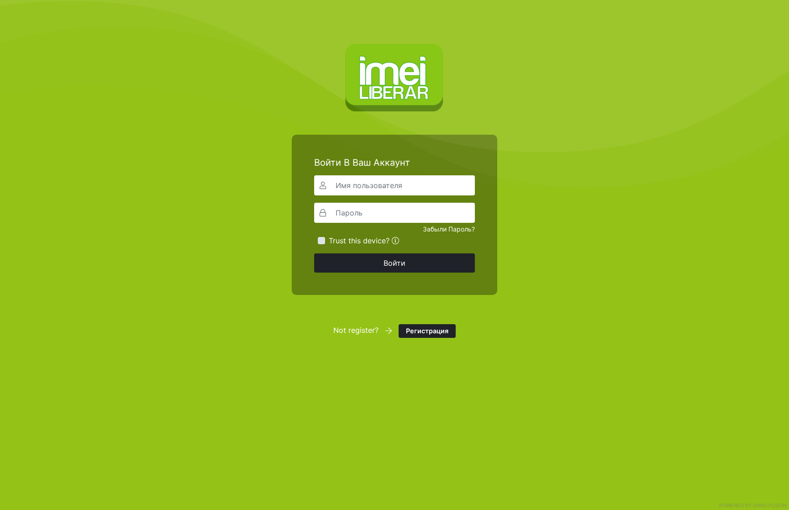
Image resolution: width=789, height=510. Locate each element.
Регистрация (427, 331)
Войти (394, 263)
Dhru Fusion (770, 505)
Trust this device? (359, 240)
